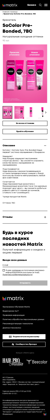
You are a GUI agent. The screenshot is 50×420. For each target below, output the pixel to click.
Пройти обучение (25, 131)
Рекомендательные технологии (18, 323)
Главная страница (10, 12)
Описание (9, 146)
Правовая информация (13, 315)
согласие (16, 270)
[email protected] (24, 393)
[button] (20, 112)
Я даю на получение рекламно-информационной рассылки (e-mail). (25, 271)
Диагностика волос (12, 328)
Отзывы (8, 217)
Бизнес (31, 5)
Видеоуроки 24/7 (11, 311)
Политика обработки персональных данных (23, 319)
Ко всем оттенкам (25, 123)
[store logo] (10, 5)
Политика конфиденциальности (17, 275)
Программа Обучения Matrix (16, 307)
